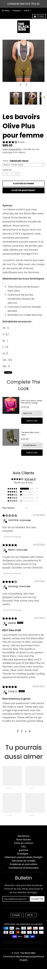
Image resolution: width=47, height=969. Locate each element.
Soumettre (37, 899)
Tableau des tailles (19, 161)
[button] (10, 142)
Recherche (23, 836)
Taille (15, 161)
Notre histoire (23, 839)
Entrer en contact (23, 843)
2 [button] (22, 731)
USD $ (26, 10)
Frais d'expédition (12, 149)
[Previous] (21, 84)
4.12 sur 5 (30, 479)
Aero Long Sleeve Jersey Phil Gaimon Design (31, 401)
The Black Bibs (28, 953)
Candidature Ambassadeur (23, 867)
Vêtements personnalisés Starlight (23, 857)
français (16, 10)
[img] (9, 515)
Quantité (7, 170)
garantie (23, 850)
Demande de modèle (23, 860)
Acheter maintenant (23, 190)
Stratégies (22, 853)
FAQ (23, 846)
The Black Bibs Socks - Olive (30, 433)
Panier (40, 16)
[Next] (26, 84)
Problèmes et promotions (23, 864)
